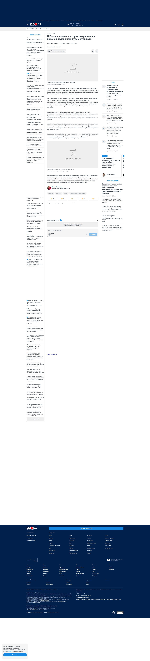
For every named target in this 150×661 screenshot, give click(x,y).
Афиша (63, 21)
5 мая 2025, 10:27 (51, 46)
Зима (70, 535)
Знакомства (40, 21)
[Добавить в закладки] (92, 51)
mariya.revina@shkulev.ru (32, 609)
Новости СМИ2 (52, 354)
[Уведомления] (119, 24)
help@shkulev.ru (36, 602)
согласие (8, 651)
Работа (89, 545)
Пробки (84, 21)
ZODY (88, 21)
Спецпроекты (109, 548)
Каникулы (58, 193)
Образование (73, 553)
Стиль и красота (109, 538)
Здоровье (51, 553)
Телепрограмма (55, 21)
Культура (71, 540)
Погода (47, 21)
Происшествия (91, 543)
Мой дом (71, 545)
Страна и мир (108, 540)
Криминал (72, 538)
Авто (50, 535)
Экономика (108, 545)
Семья (89, 553)
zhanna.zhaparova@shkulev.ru (33, 607)
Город (50, 543)
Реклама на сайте (31, 535)
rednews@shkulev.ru (44, 600)
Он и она (89, 535)
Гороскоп (69, 21)
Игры (92, 21)
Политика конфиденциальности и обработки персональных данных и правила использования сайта (98, 599)
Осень (89, 538)
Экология (107, 543)
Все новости (35, 35)
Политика (90, 540)
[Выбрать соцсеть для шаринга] (96, 51)
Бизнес (51, 538)
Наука (71, 548)
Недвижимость (31, 21)
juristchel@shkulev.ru (62, 601)
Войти (52, 235)
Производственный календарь (77, 193)
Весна (50, 540)
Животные (52, 550)
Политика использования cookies (83, 595)
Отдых (65, 193)
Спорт (106, 535)
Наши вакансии (31, 540)
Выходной (50, 193)
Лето (70, 543)
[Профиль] (122, 24)
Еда (50, 548)
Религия (89, 550)
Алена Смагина (57, 187)
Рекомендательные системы (82, 597)
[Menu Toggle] (27, 24)
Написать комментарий (58, 51)
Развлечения (91, 548)
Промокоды (99, 21)
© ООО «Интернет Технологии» (51, 612)
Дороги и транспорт (54, 545)
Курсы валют (77, 21)
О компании (30, 538)
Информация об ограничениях (83, 593)
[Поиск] (115, 24)
